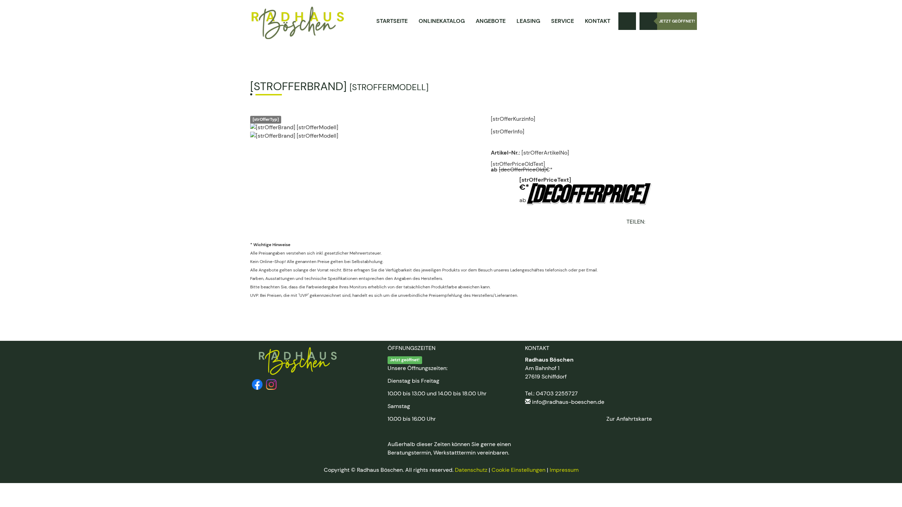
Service (562, 21)
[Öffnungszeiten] (648, 21)
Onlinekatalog (442, 21)
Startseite (392, 21)
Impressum (564, 470)
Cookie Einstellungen (518, 470)
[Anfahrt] (627, 21)
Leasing (528, 21)
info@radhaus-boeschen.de (568, 402)
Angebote (491, 21)
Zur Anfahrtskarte (629, 419)
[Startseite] (297, 23)
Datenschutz (471, 470)
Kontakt (597, 21)
